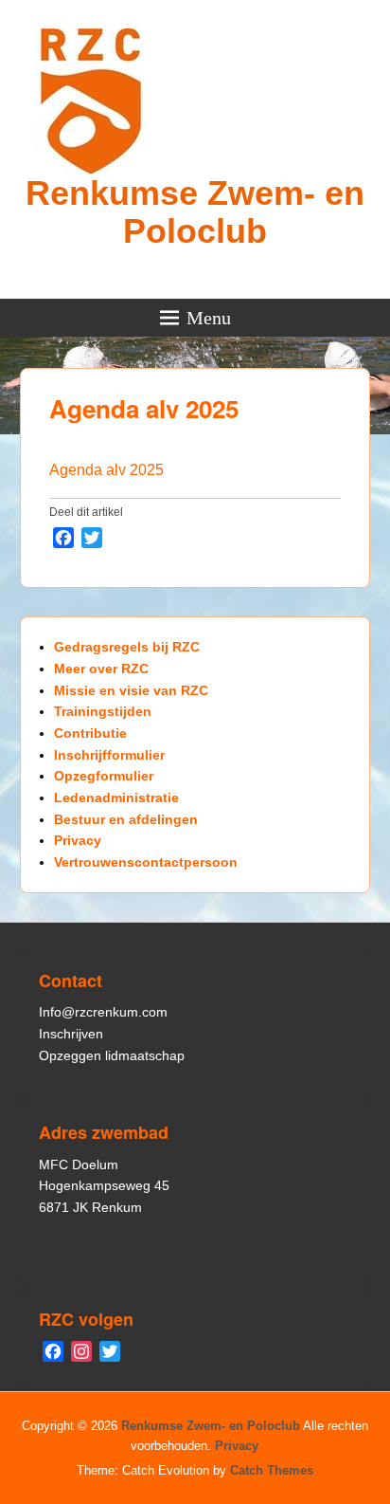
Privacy (77, 840)
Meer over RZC (101, 668)
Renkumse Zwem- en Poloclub (195, 212)
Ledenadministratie (116, 797)
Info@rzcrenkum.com (103, 1011)
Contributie (90, 733)
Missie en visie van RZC (131, 690)
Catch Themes (271, 1470)
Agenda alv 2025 (144, 408)
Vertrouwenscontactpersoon (146, 862)
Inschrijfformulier (109, 754)
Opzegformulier (103, 775)
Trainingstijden (102, 711)
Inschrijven (71, 1033)
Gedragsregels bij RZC (127, 646)
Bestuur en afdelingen (126, 819)
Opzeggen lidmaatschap (112, 1055)
